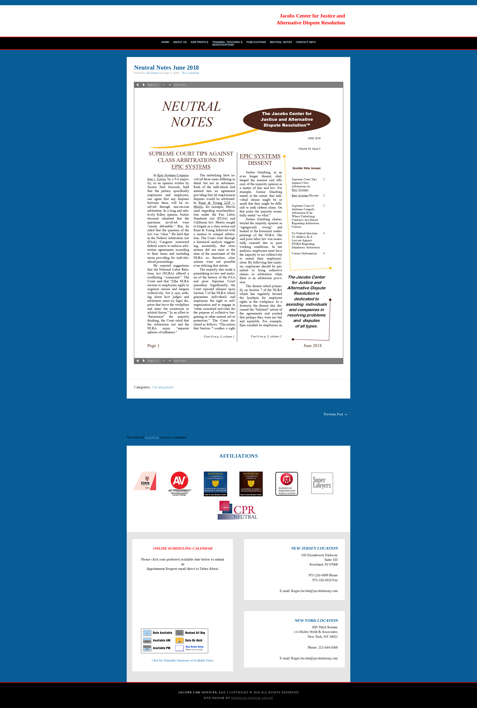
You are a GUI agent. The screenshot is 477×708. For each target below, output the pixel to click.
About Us (180, 42)
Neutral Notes (281, 42)
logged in (152, 437)
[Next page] (143, 85)
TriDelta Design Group (252, 697)
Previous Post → (336, 414)
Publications (256, 42)
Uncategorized (162, 387)
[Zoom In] (170, 85)
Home (165, 42)
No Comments (190, 72)
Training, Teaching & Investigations (227, 43)
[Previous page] (137, 85)
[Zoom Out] (164, 85)
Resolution (152, 72)
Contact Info (306, 42)
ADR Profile (199, 42)
